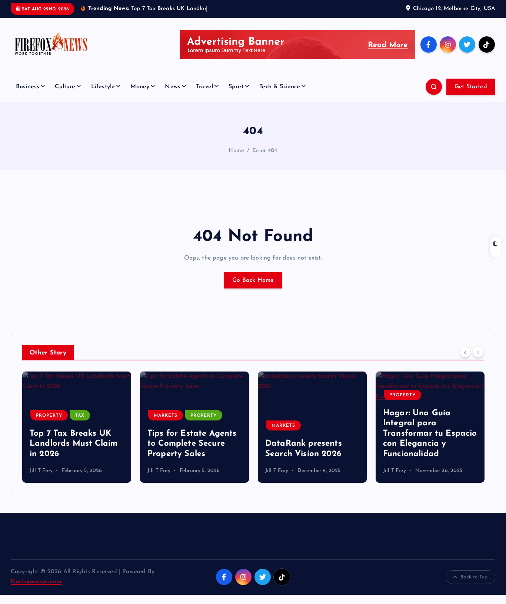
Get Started (471, 87)
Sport (236, 87)
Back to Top (473, 577)
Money (139, 87)
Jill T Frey (41, 470)
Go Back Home (253, 280)
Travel (204, 87)
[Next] (478, 352)
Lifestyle (103, 87)
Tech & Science (279, 87)
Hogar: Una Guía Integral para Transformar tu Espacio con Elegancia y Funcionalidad (430, 433)
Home (236, 151)
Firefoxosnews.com (36, 582)
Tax (79, 415)
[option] (76, 427)
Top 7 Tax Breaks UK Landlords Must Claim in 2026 (73, 443)
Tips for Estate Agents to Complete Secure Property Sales (192, 443)
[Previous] (465, 352)
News (172, 87)
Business (27, 87)
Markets (165, 415)
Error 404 (264, 151)
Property (49, 415)
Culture (65, 87)
